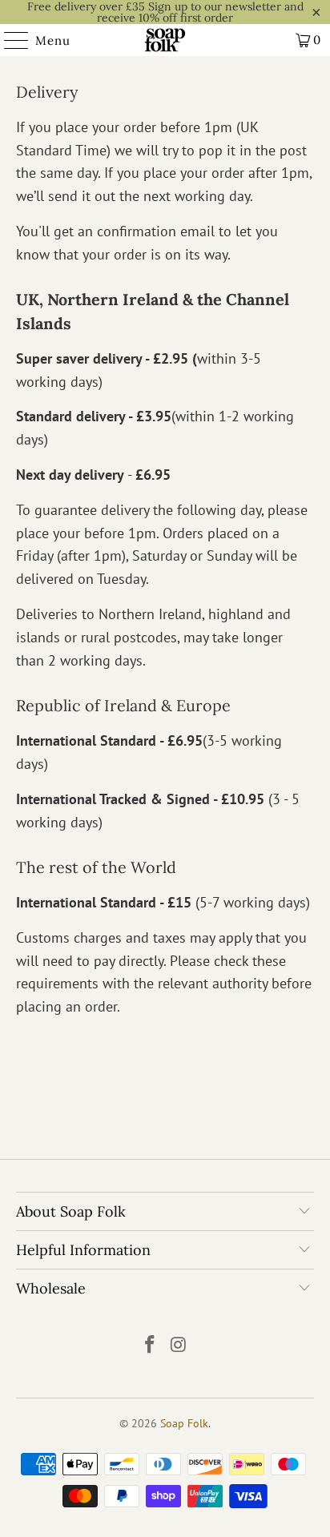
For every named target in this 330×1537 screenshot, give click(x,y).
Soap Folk (184, 1423)
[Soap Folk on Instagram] (179, 1346)
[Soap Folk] (165, 40)
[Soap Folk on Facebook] (150, 1346)
